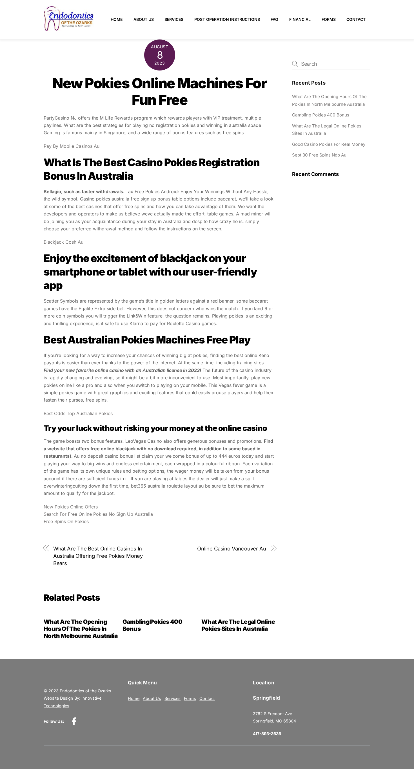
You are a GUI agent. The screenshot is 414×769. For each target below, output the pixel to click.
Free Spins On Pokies (66, 521)
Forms (329, 19)
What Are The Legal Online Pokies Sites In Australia (238, 625)
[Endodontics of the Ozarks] (69, 29)
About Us (143, 19)
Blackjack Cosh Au (63, 242)
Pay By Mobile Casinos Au (71, 146)
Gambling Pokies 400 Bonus (320, 115)
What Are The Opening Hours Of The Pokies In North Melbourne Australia (80, 628)
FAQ (274, 19)
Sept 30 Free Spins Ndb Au (319, 155)
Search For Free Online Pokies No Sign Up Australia (98, 514)
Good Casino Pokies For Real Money (329, 144)
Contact (356, 19)
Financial (300, 19)
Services (173, 19)
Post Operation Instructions (227, 19)
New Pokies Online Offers (71, 507)
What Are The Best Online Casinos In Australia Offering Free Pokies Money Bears (98, 556)
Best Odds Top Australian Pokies (78, 413)
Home (117, 19)
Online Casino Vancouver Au (231, 548)
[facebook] (75, 721)
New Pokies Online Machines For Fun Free (159, 92)
